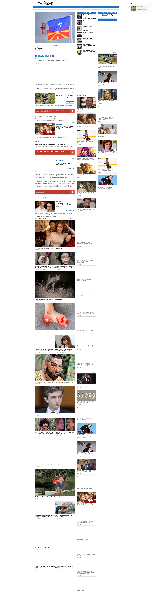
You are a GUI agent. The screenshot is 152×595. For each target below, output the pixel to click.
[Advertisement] (107, 29)
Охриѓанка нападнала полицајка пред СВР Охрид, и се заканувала (89, 51)
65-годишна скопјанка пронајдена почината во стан (88, 33)
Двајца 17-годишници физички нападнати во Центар (88, 39)
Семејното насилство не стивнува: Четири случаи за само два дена (89, 22)
